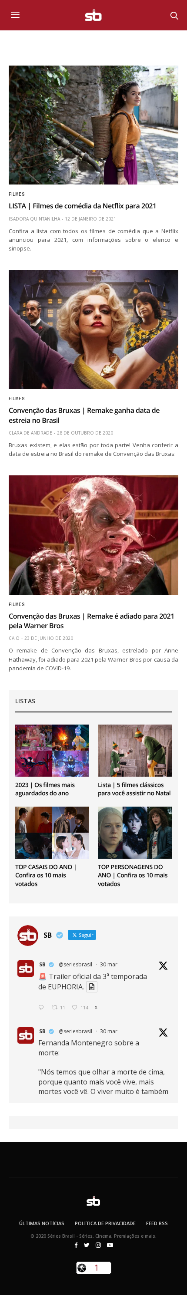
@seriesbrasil (75, 964)
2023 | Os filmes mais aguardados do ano (45, 789)
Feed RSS (157, 1223)
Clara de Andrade (30, 433)
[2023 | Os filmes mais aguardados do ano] (52, 751)
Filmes (16, 194)
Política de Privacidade (105, 1223)
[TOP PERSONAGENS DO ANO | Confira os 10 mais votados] (135, 833)
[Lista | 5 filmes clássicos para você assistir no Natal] (135, 751)
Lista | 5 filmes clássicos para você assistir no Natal (134, 789)
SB (42, 964)
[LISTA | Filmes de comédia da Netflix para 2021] (93, 125)
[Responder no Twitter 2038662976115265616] (43, 1008)
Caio (14, 638)
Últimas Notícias (41, 1223)
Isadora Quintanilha (34, 219)
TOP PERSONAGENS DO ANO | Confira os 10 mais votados (132, 875)
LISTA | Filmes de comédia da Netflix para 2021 (83, 206)
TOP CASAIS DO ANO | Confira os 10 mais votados (46, 875)
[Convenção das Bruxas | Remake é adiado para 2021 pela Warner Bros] (93, 534)
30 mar (108, 964)
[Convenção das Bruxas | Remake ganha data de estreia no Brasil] (93, 329)
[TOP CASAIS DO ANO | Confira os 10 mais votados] (52, 833)
